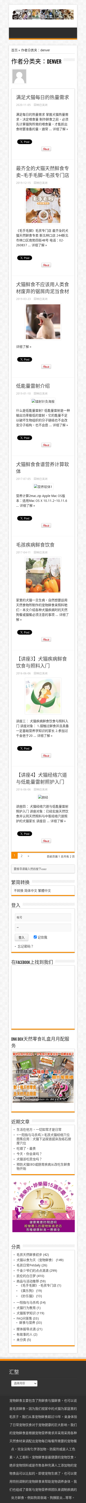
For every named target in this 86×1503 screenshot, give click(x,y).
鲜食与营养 (27, 1322)
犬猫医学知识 (26, 1313)
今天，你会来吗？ (29, 1154)
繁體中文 (44, 890)
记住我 (42, 937)
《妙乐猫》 (27, 1296)
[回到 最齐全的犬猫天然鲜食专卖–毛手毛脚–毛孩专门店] (43, 223)
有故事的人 (25, 1334)
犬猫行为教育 (26, 1308)
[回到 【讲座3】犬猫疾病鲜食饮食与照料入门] (43, 713)
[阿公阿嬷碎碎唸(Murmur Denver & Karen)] (43, 16)
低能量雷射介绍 (33, 386)
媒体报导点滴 (26, 1329)
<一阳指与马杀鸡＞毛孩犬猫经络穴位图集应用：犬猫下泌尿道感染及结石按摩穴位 (44, 1139)
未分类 (21, 1340)
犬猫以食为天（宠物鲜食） (36, 1260)
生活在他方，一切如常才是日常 (39, 1129)
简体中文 (30, 890)
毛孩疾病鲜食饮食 (35, 545)
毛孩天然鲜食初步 (29, 1254)
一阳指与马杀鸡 (28, 1302)
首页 (14, 50)
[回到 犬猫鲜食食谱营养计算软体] (43, 487)
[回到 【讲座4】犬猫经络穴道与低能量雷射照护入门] (43, 797)
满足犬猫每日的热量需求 (42, 97)
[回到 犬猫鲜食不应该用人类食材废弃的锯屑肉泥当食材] (43, 339)
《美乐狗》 (27, 1291)
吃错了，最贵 (26, 1148)
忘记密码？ (26, 946)
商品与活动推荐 (28, 1281)
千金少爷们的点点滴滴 (33, 1270)
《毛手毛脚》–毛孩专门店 (37, 1285)
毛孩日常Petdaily (29, 1265)
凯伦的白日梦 (26, 1276)
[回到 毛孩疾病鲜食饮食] (43, 592)
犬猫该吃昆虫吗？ (29, 1159)
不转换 (18, 890)
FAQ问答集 (24, 1318)
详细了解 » (60, 129)
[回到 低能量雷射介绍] (43, 401)
